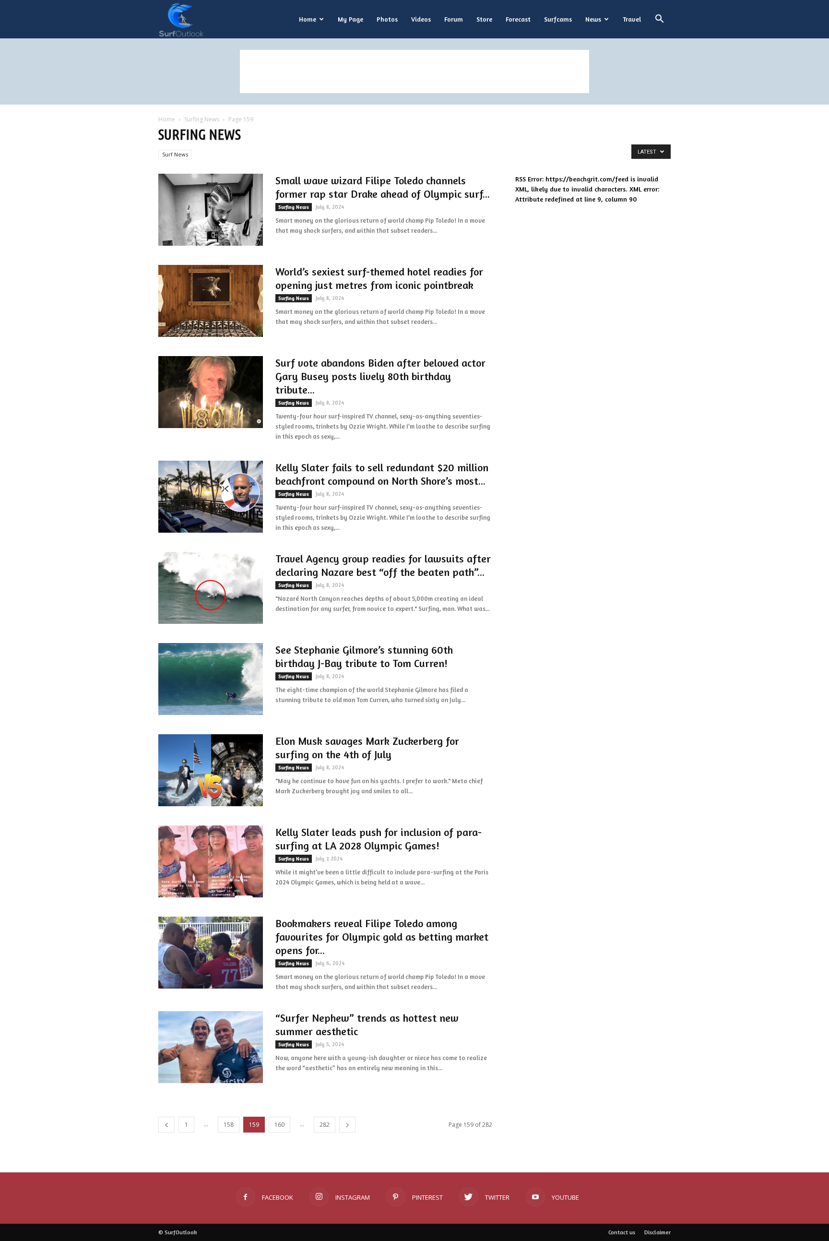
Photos (387, 19)
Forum (453, 19)
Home (307, 19)
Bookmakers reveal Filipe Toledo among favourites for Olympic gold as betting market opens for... (381, 936)
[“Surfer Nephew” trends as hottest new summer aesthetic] (210, 1047)
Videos (421, 19)
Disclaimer (657, 1232)
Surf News (175, 154)
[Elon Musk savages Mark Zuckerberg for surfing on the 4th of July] (210, 770)
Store (484, 19)
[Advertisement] (414, 71)
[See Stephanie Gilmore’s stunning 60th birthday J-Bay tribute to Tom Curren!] (210, 679)
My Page (350, 19)
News (593, 19)
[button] (659, 19)
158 (229, 1125)
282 (325, 1125)
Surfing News (201, 119)
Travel (632, 19)
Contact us (621, 1232)
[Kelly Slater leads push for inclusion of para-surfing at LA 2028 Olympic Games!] (210, 861)
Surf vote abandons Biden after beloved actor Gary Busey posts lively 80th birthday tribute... (380, 376)
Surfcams (558, 19)
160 (279, 1125)
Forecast (518, 19)
